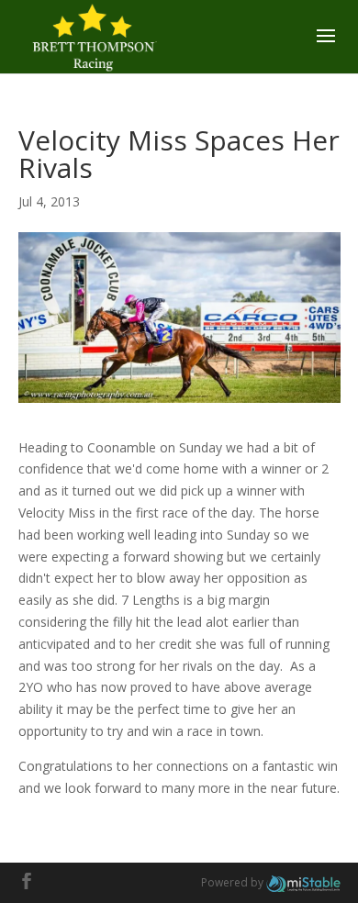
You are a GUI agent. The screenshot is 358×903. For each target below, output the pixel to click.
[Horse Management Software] (303, 882)
